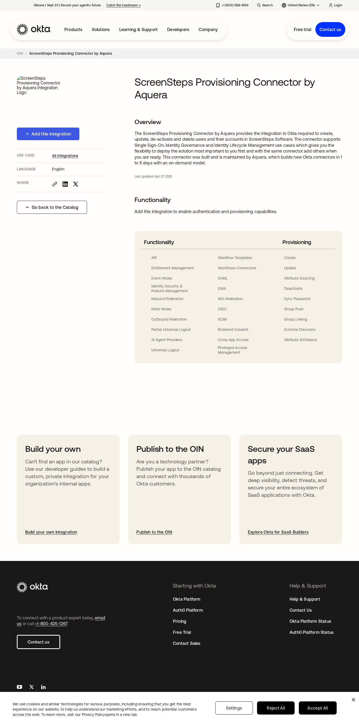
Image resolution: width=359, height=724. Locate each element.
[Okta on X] (31, 687)
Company (208, 29)
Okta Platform (187, 599)
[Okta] (33, 29)
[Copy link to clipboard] (54, 184)
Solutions (101, 29)
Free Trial (182, 632)
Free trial (302, 29)
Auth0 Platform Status (312, 632)
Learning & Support (138, 29)
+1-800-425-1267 (51, 623)
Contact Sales (187, 643)
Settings (234, 708)
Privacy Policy (109, 714)
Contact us (330, 29)
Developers (178, 29)
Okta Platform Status (310, 621)
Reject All (276, 708)
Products (73, 29)
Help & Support (305, 599)
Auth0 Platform (188, 610)
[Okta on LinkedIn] (43, 687)
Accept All (317, 708)
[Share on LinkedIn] (65, 184)
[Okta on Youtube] (19, 687)
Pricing (179, 621)
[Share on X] (75, 184)
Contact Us (301, 610)
